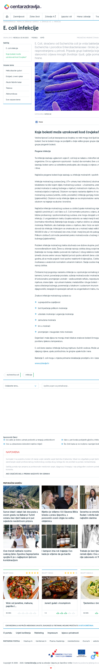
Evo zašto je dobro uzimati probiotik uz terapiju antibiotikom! (30, 440)
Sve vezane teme (13, 99)
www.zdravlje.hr (42, 363)
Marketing (39, 633)
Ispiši (42, 38)
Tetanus (9, 88)
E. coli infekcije (12, 48)
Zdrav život (35, 16)
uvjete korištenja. (86, 625)
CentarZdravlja (22, 6)
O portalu (7, 633)
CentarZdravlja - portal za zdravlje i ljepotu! (21, 22)
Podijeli (35, 38)
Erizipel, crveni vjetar (14, 76)
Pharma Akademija (57, 641)
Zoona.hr (86, 641)
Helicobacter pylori (14, 70)
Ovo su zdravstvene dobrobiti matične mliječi (24, 444)
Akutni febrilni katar (14, 82)
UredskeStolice (73, 641)
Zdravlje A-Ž (50, 16)
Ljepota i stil (66, 16)
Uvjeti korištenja (23, 633)
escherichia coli (13, 375)
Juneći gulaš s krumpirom (58, 603)
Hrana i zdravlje (83, 16)
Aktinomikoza (11, 94)
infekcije (29, 375)
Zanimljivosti (18, 16)
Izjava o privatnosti (70, 633)
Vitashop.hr (27, 641)
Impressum (53, 633)
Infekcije (57, 22)
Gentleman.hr (41, 641)
